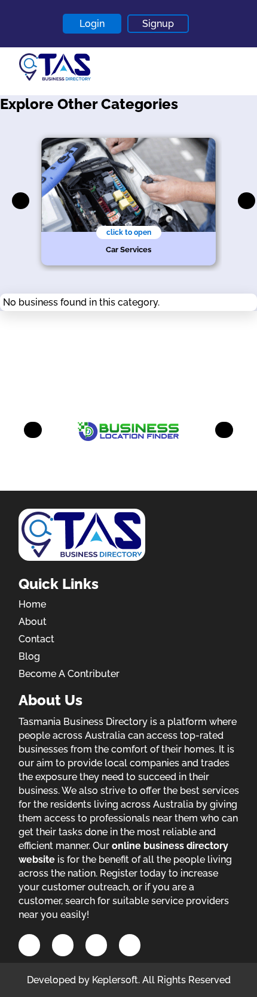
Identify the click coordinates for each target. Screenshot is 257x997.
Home (32, 604)
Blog (29, 656)
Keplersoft (115, 980)
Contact (36, 639)
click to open (128, 232)
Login (92, 23)
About (33, 621)
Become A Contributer (69, 673)
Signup (158, 23)
